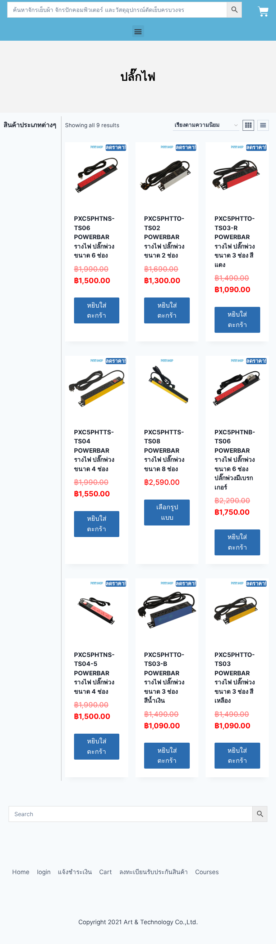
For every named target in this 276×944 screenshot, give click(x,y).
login (44, 872)
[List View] (263, 125)
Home (20, 872)
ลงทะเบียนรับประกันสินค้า (153, 872)
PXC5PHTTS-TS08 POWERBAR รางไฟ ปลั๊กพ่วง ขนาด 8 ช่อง (164, 451)
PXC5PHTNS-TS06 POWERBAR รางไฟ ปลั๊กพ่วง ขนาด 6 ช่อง (94, 237)
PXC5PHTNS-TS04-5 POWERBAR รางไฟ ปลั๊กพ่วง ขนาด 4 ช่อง (94, 673)
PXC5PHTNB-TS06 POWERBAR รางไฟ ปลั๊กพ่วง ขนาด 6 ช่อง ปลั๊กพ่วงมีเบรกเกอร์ (235, 460)
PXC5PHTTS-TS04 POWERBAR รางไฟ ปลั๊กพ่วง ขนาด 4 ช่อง (94, 451)
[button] (138, 31)
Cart (105, 872)
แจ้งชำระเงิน (75, 872)
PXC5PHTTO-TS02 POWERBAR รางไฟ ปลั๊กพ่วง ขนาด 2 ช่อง (164, 237)
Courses (207, 872)
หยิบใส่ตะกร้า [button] (96, 310)
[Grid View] (248, 125)
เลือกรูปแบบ (167, 512)
